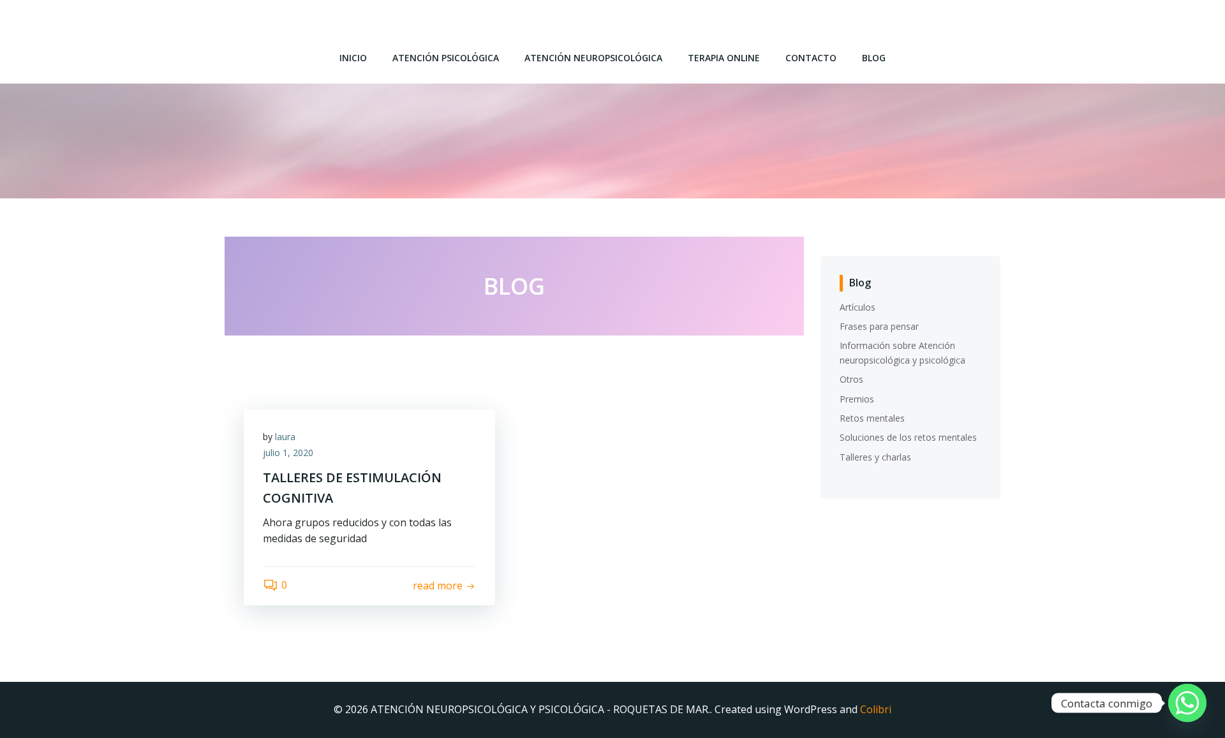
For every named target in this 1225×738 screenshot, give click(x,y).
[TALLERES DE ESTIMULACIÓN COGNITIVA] (514, 362)
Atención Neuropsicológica (593, 58)
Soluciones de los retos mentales (908, 437)
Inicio (353, 58)
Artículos (857, 307)
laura (285, 437)
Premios (857, 399)
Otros (851, 379)
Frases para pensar (879, 326)
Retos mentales (872, 418)
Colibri (875, 709)
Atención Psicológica (445, 58)
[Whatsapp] (1187, 703)
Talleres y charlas (875, 457)
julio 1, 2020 (288, 452)
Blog (874, 58)
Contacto (810, 58)
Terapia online (724, 58)
